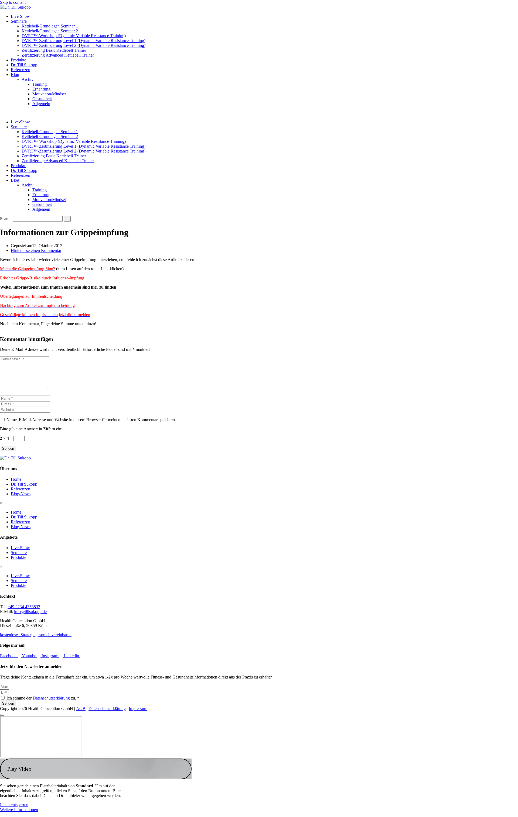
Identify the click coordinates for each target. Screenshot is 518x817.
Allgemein (41, 103)
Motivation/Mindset (49, 94)
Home (16, 479)
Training (39, 84)
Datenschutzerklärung (51, 698)
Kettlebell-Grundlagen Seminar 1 (50, 26)
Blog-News (20, 493)
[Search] (67, 219)
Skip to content (13, 2)
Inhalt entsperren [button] (14, 804)
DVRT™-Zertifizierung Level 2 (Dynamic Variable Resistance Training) (83, 45)
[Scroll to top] (2, 715)
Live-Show (20, 16)
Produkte (18, 60)
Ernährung (41, 89)
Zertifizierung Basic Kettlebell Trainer (54, 50)
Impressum (138, 708)
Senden (8, 448)
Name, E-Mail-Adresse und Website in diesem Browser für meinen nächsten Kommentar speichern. (91, 419)
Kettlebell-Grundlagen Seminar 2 (50, 31)
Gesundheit (42, 98)
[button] (96, 769)
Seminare (19, 21)
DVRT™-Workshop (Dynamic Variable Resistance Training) (74, 35)
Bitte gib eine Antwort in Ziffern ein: (31, 429)
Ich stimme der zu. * (42, 698)
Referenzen (20, 69)
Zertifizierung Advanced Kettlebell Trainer (58, 55)
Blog (15, 74)
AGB (81, 708)
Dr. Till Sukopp (24, 65)
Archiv (27, 79)
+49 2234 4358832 (24, 606)
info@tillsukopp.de (30, 611)
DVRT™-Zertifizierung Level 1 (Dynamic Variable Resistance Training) (83, 40)
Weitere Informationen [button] (19, 809)
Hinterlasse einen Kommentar (36, 250)
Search (6, 218)
